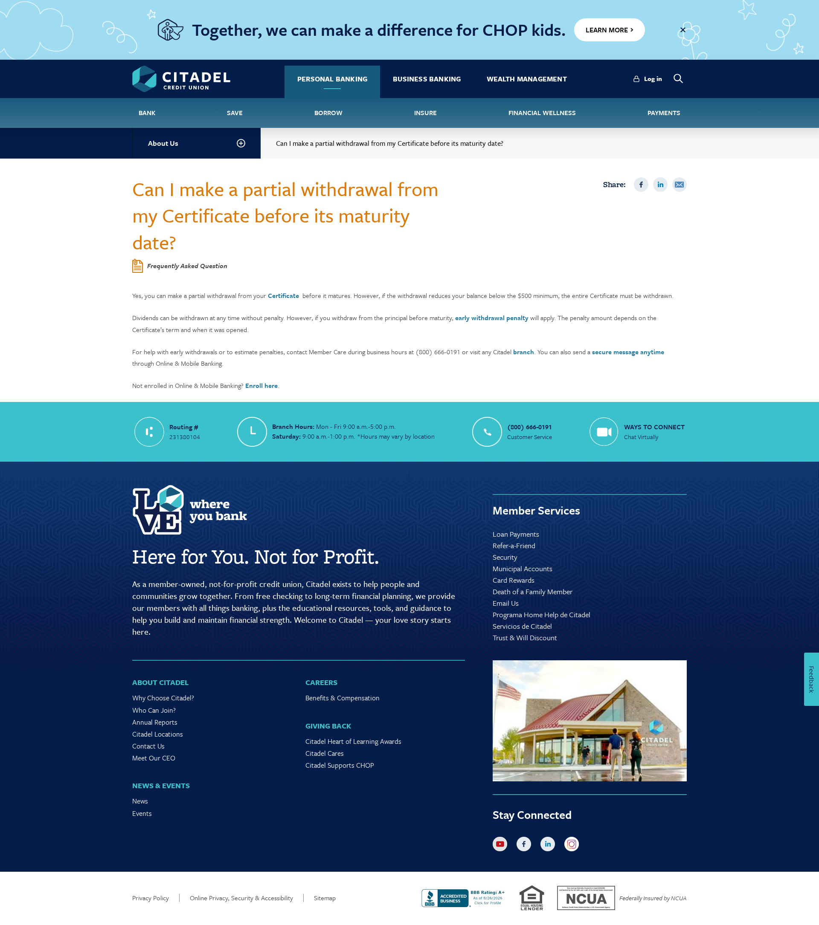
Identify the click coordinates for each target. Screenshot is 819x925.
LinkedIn (660, 184)
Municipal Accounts (522, 568)
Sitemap (325, 898)
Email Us (506, 603)
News (140, 801)
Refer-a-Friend (514, 545)
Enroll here (261, 385)
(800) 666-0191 (529, 426)
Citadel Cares (324, 753)
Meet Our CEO (153, 758)
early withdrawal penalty (492, 317)
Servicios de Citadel (522, 626)
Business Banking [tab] (427, 79)
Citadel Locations (157, 734)
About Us (163, 143)
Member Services (536, 510)
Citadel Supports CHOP (339, 765)
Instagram (573, 846)
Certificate (283, 295)
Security (505, 557)
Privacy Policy (150, 898)
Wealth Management (527, 79)
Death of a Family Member (532, 591)
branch (523, 351)
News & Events (161, 785)
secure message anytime (628, 351)
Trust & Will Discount (525, 637)
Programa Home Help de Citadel (541, 614)
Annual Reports (154, 722)
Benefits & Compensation (342, 698)
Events (142, 813)
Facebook (641, 184)
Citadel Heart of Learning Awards (353, 741)
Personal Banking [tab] (332, 79)
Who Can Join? (154, 710)
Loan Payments (516, 534)
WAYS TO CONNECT (654, 426)
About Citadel (160, 682)
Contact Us (148, 746)
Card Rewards (513, 580)
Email (679, 184)
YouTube (502, 846)
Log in (653, 78)
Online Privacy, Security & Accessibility (241, 898)
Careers (321, 682)
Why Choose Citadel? (163, 698)
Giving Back (328, 725)
